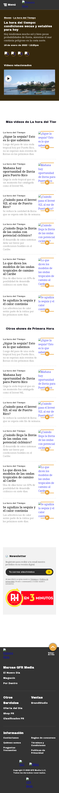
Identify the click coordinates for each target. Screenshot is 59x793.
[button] (13, 54)
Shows (7, 18)
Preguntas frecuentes (9, 749)
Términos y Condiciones (38, 744)
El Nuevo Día (11, 673)
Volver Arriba (51, 653)
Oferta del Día (12, 708)
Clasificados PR (13, 718)
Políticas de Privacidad (38, 751)
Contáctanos (11, 738)
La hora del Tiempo (24, 18)
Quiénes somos (12, 743)
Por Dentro (10, 683)
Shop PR (8, 713)
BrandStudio (39, 703)
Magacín (9, 678)
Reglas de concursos (43, 738)
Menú (12, 4)
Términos (34, 579)
